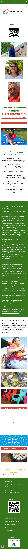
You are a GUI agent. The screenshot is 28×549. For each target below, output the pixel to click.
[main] (14, 24)
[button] (1, 2)
